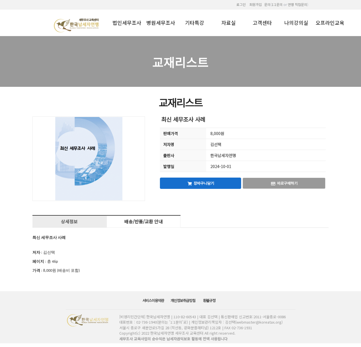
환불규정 (209, 300)
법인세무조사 (127, 22)
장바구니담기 (204, 183)
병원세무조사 (160, 22)
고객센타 (262, 22)
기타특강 (194, 22)
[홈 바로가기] (77, 25)
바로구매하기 (287, 183)
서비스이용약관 (153, 300)
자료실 (228, 22)
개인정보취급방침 (183, 300)
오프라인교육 (330, 22)
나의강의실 (296, 22)
